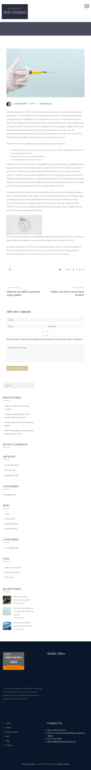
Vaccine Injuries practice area (52, 137)
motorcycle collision (12, 572)
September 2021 (12, 475)
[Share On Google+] (83, 269)
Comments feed (11, 524)
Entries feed (10, 519)
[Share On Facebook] (76, 269)
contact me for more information (55, 254)
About (8, 727)
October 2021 (11, 470)
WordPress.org (11, 528)
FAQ (7, 736)
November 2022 (12, 465)
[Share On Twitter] (73, 269)
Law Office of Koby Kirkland (45, 764)
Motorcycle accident (13, 567)
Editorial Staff (20, 103)
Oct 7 (33, 103)
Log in (7, 514)
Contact (9, 745)
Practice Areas (12, 732)
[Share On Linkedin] (80, 269)
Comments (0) (45, 103)
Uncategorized (9, 494)
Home (8, 723)
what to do (9, 577)
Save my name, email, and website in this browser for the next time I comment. (44, 339)
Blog (7, 741)
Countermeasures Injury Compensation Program (59, 119)
